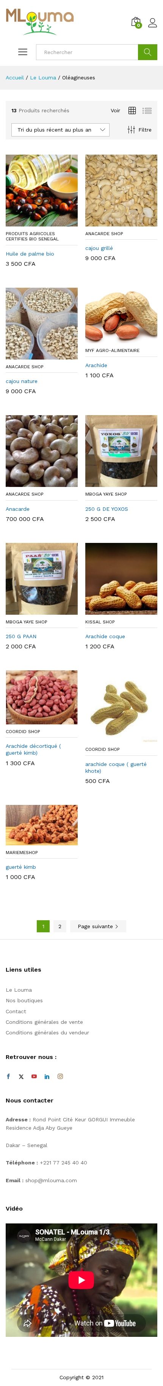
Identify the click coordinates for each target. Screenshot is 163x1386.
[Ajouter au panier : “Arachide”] (112, 338)
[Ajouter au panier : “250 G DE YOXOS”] (112, 482)
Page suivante (96, 926)
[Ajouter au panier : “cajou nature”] (33, 355)
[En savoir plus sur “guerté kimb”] (33, 840)
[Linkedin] (47, 1077)
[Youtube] (34, 1077)
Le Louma (19, 990)
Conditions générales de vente (44, 1022)
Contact (16, 1011)
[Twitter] (21, 1077)
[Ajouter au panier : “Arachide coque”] (112, 610)
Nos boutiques (24, 1000)
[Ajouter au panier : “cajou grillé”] (112, 221)
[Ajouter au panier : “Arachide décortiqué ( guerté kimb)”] (33, 719)
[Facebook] (8, 1077)
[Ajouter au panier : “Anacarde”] (33, 482)
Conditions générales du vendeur (47, 1032)
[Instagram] (60, 1077)
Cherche (147, 52)
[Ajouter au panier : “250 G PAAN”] (33, 610)
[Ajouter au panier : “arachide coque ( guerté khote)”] (112, 737)
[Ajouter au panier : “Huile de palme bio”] (33, 221)
